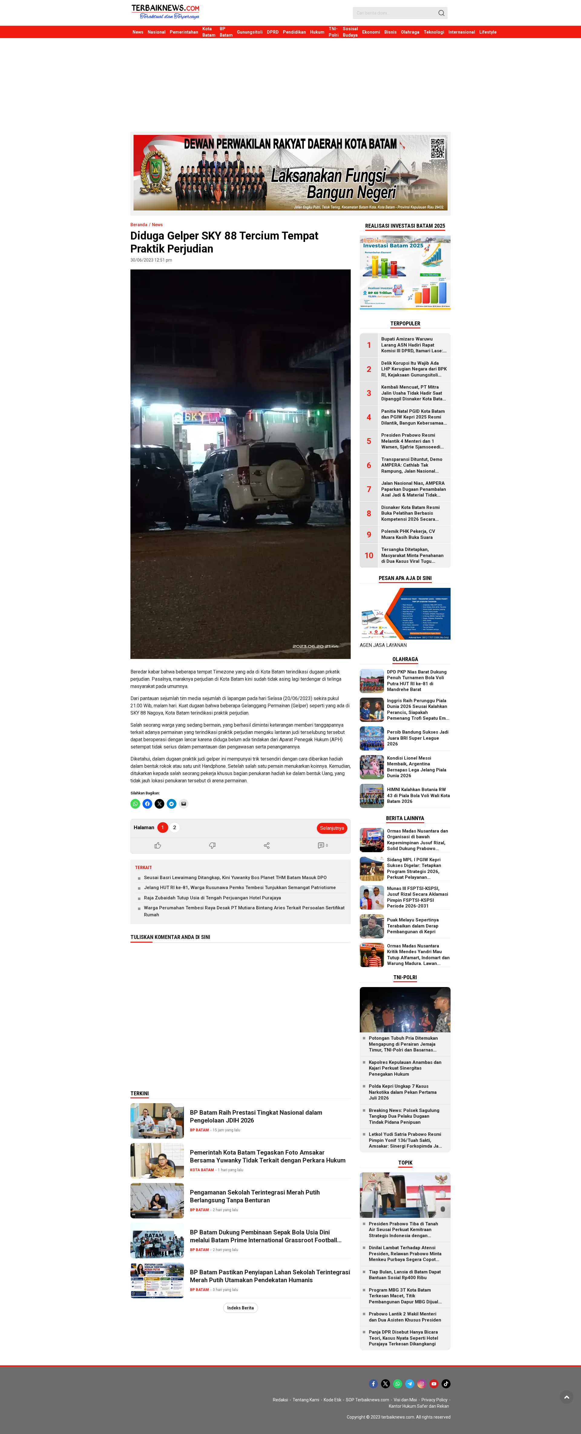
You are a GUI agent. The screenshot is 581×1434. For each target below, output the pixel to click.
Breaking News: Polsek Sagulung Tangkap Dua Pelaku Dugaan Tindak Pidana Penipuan (404, 1116)
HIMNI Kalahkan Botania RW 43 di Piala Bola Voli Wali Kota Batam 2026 (418, 795)
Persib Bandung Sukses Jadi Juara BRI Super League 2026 (417, 738)
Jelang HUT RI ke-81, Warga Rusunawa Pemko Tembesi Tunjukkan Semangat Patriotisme (240, 887)
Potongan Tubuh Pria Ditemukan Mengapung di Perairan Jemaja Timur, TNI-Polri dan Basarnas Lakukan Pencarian (403, 1047)
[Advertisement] (290, 83)
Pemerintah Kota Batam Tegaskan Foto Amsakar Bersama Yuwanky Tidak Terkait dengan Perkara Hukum (268, 1156)
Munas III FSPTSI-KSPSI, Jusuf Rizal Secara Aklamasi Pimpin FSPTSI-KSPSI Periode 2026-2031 (417, 897)
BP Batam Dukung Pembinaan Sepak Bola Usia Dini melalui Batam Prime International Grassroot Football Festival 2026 (263, 1240)
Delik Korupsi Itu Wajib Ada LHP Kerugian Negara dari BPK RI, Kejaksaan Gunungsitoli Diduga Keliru (414, 372)
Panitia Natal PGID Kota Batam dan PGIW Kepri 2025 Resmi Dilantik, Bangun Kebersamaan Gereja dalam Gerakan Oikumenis (413, 423)
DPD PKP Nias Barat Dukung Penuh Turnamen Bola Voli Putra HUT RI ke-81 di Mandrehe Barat (417, 681)
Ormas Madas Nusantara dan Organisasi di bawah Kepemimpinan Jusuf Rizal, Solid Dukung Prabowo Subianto (417, 842)
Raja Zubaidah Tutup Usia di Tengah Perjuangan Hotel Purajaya (212, 898)
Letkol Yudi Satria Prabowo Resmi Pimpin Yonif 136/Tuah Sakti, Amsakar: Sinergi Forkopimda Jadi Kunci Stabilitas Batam (405, 1143)
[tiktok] (446, 1383)
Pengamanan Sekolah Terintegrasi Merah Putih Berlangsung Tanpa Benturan (255, 1196)
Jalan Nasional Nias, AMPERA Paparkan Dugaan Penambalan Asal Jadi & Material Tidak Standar (413, 492)
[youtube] (433, 1383)
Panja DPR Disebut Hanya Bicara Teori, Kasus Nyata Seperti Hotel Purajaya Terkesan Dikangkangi (403, 1338)
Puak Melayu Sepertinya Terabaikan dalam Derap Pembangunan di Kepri (413, 925)
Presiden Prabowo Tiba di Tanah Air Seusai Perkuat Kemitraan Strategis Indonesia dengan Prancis (403, 1232)
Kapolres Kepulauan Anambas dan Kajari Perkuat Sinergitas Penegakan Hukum (405, 1068)
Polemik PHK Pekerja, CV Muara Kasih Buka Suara (408, 534)
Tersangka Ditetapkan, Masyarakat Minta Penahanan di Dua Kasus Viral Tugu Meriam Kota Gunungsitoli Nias (414, 558)
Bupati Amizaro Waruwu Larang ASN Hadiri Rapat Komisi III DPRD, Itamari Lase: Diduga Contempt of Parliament (412, 350)
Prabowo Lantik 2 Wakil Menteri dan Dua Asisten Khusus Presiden (405, 1317)
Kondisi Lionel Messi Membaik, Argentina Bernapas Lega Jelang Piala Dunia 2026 (416, 767)
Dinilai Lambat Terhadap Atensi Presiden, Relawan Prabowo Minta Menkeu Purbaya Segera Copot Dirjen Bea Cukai (405, 1256)
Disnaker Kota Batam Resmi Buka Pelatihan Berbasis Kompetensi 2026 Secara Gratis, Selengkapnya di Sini (411, 516)
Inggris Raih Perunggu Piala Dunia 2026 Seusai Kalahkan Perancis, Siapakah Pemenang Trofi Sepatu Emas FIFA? (419, 712)
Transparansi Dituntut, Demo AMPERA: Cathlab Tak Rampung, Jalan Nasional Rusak (411, 468)
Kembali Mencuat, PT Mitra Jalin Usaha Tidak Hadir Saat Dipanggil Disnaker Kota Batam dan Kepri (413, 396)
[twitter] (385, 1383)
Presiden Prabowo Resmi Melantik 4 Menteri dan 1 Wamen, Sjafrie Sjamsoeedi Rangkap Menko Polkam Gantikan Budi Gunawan (410, 446)
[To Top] (566, 1397)
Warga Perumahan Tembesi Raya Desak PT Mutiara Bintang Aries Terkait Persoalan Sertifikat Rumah (244, 911)
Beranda (138, 224)
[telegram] (409, 1383)
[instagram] (421, 1383)
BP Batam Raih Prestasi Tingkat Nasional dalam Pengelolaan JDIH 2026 (256, 1116)
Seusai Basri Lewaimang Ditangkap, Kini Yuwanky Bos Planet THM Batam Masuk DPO (235, 877)
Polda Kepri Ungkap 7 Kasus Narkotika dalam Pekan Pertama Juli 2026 (403, 1092)
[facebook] (373, 1383)
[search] (441, 13)
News (157, 224)
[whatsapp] (397, 1383)
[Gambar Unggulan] (240, 464)
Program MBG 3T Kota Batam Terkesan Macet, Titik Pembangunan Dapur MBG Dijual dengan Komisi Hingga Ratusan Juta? (403, 1301)
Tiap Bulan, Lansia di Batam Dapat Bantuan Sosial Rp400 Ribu (405, 1275)
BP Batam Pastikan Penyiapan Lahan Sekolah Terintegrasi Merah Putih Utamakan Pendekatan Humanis (270, 1276)
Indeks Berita (240, 1307)
